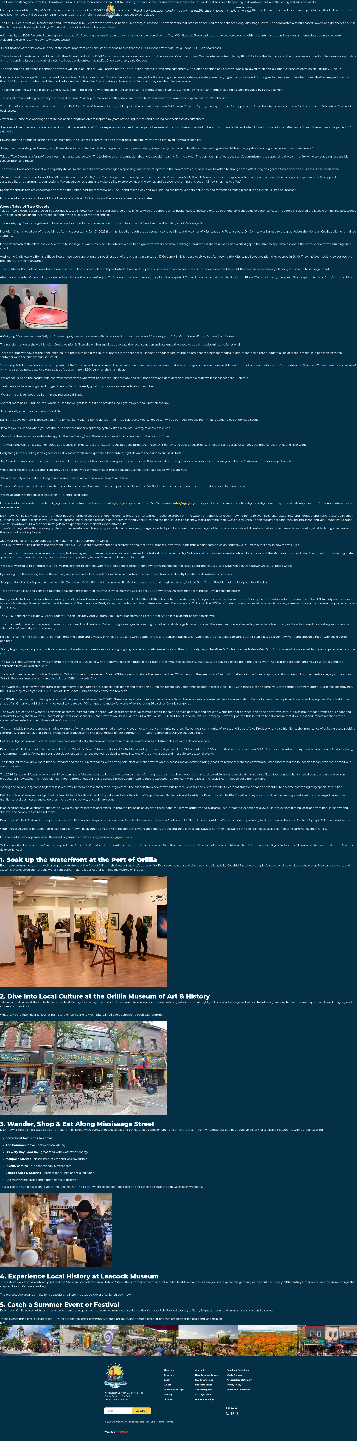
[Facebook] (232, 1413)
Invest (169, 11)
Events (181, 11)
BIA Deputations (204, 1380)
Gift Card (234, 11)
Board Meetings (203, 1385)
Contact (248, 11)
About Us (141, 11)
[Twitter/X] (237, 1413)
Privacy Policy (234, 1385)
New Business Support (207, 1375)
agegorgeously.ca (124, 503)
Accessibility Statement (239, 1380)
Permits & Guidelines (238, 1370)
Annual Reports (203, 1389)
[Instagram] (227, 1413)
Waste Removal (235, 1375)
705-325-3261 (120, 1399)
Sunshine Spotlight (200, 11)
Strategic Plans (203, 1394)
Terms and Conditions (238, 1389)
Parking (220, 11)
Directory (156, 11)
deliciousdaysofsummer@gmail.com (107, 837)
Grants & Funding (204, 1399)
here (44, 666)
